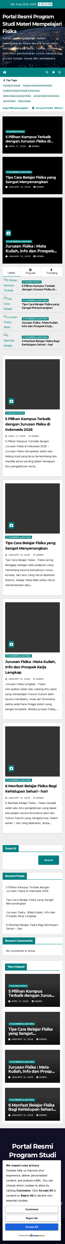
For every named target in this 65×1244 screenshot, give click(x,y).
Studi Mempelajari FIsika (18, 172)
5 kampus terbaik (11, 85)
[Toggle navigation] (59, 72)
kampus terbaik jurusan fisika (37, 85)
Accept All (32, 1226)
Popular (31, 273)
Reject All (32, 1218)
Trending (51, 273)
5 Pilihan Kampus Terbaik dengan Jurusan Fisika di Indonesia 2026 (28, 141)
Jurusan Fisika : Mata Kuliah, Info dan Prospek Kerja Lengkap (40, 326)
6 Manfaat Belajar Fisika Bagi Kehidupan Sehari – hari (29, 251)
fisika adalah (24, 101)
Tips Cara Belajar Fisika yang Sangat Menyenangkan (31, 179)
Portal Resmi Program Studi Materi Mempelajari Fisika (32, 24)
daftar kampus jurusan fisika (17, 96)
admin (35, 146)
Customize (31, 1209)
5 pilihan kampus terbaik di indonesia (21, 90)
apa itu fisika (9, 101)
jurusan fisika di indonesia (46, 96)
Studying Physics (15, 132)
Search (10, 848)
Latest (11, 272)
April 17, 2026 (17, 146)
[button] (47, 72)
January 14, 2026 (20, 187)
